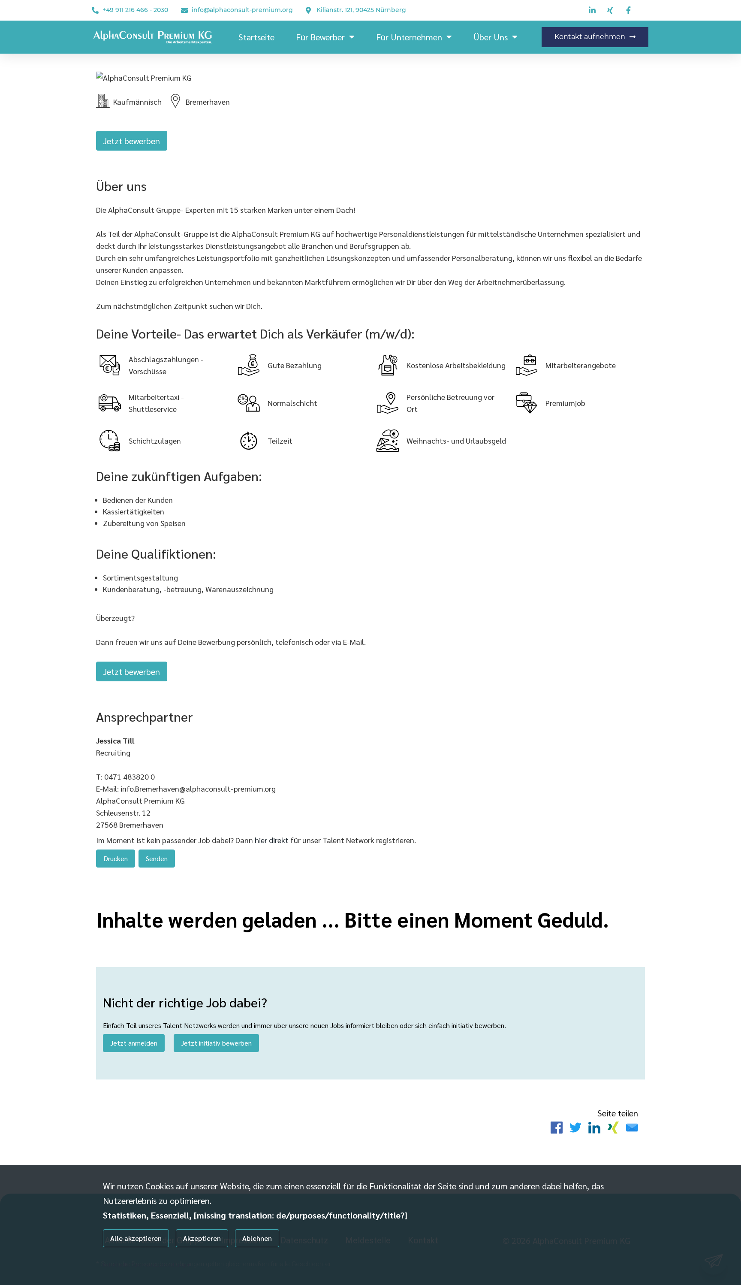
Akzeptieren (202, 1238)
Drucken (115, 858)
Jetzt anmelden (133, 1042)
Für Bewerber (320, 36)
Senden (157, 858)
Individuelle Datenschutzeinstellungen (147, 1264)
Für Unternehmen (409, 36)
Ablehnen (257, 1238)
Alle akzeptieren (136, 1238)
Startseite (256, 36)
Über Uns (490, 36)
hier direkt (272, 840)
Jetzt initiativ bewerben (216, 1042)
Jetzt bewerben (131, 140)
